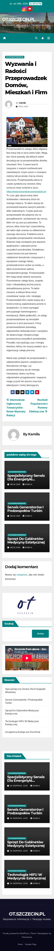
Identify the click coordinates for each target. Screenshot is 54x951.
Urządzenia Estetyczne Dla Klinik (22, 732)
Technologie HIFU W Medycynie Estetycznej (26, 876)
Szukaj (9, 623)
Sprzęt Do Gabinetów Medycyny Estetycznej (26, 540)
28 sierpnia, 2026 (19, 786)
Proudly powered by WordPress (16, 933)
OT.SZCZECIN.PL (18, 19)
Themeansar (27, 937)
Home (20, 944)
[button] (36, 38)
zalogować (22, 574)
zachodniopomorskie (14, 57)
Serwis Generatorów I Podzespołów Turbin (25, 509)
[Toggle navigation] (49, 38)
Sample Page (30, 944)
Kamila (22, 103)
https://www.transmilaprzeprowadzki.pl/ (26, 191)
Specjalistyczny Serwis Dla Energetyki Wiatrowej (26, 479)
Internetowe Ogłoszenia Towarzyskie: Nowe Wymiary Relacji (15, 407)
